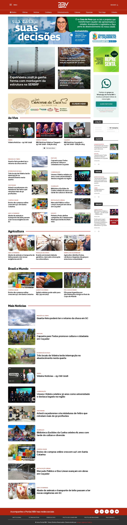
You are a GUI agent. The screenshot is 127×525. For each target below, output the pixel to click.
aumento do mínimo (42, 290)
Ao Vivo (13, 118)
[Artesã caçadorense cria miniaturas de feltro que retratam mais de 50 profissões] (40, 189)
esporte (53, 213)
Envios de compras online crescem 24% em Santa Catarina (18, 205)
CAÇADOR (67, 140)
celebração (54, 186)
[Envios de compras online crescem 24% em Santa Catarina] (40, 203)
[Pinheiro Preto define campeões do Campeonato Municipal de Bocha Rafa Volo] (82, 217)
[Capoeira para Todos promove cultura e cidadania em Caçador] (82, 161)
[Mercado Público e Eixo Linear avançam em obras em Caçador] (82, 203)
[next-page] (98, 164)
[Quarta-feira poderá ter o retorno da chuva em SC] (40, 161)
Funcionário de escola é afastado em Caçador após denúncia (101, 147)
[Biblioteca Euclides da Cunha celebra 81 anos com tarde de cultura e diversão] (82, 189)
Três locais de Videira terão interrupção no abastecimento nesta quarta (19, 177)
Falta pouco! (14, 74)
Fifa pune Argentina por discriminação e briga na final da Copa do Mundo (77, 294)
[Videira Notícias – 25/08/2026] (21, 130)
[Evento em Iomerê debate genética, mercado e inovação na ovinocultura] (49, 243)
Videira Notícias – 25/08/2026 (20, 142)
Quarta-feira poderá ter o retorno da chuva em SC (18, 162)
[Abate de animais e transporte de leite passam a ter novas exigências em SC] (40, 217)
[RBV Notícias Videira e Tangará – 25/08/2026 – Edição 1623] (49, 130)
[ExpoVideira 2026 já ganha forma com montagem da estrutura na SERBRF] (31, 68)
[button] (115, 5)
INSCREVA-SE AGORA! (65, 55)
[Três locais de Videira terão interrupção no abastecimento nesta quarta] (40, 175)
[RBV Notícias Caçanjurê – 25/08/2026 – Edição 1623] (77, 130)
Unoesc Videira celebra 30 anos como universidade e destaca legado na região (61, 176)
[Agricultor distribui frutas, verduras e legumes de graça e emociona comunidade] (77, 243)
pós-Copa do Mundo (70, 290)
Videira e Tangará (41, 140)
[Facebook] (97, 511)
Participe (54, 158)
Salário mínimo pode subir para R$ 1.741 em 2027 (48, 293)
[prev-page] (95, 164)
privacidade (103, 111)
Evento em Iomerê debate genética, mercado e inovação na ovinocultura (48, 257)
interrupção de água (14, 171)
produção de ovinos (42, 252)
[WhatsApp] (112, 511)
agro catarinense (13, 213)
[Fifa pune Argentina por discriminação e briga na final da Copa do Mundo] (77, 280)
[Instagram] (102, 511)
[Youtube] (117, 511)
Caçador (98, 139)
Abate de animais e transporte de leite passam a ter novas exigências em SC (19, 219)
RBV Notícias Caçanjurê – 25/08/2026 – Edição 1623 (74, 143)
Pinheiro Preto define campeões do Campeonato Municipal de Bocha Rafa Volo (62, 219)
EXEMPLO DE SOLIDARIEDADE (72, 252)
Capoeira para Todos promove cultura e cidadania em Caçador (60, 162)
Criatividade (12, 185)
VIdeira (10, 140)
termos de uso (109, 110)
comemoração (55, 172)
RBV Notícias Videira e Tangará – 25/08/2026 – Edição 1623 (48, 143)
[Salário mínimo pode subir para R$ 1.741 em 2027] (49, 280)
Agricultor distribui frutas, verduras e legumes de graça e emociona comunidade (76, 257)
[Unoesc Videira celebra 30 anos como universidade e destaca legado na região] (82, 175)
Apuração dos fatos (65, 78)
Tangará (98, 204)
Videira (98, 172)
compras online (13, 200)
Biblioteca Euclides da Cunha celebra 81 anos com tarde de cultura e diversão (62, 191)
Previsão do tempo (14, 159)
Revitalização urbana (58, 200)
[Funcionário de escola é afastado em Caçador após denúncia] (74, 79)
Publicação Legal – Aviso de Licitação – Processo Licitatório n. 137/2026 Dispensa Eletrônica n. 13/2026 (100, 222)
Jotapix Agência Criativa (84, 522)
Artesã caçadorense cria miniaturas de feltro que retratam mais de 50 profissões (18, 191)
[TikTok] (107, 511)
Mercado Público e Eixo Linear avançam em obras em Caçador (61, 205)
